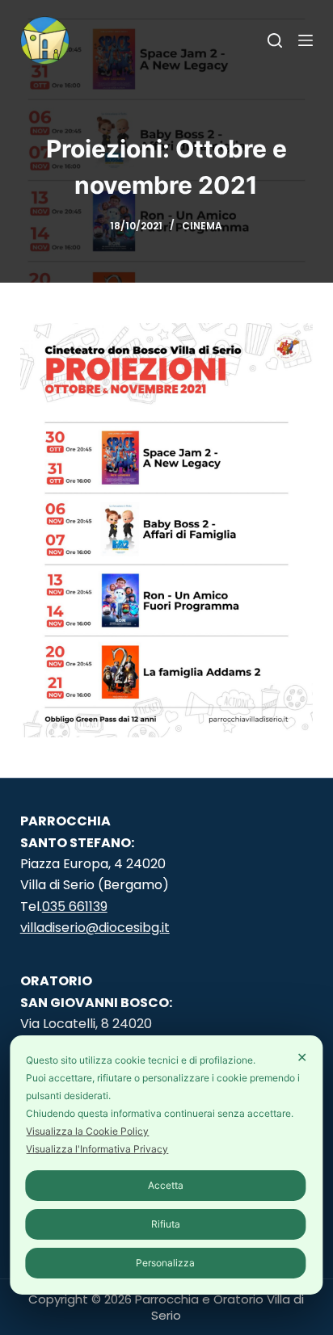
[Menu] (305, 40)
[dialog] (166, 1165)
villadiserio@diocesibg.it (95, 927)
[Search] (275, 40)
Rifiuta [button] (165, 1224)
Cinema (202, 226)
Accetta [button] (165, 1185)
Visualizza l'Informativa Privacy (97, 1149)
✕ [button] (302, 1057)
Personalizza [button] (165, 1263)
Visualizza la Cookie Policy (87, 1131)
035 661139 (74, 906)
